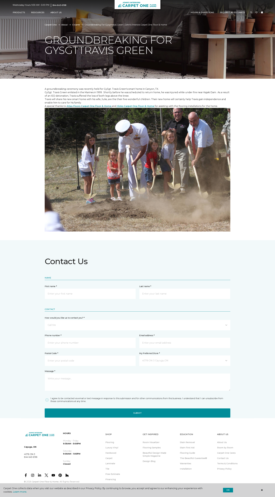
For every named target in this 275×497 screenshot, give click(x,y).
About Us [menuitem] (222, 442)
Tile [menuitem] (107, 469)
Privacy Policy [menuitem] (224, 469)
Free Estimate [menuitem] (112, 474)
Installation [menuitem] (186, 469)
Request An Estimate (232, 12)
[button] (251, 12)
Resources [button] (37, 12)
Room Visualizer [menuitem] (151, 442)
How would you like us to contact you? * (65, 318)
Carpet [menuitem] (108, 458)
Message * (50, 371)
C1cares (76, 24)
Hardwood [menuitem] (110, 453)
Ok (227, 490)
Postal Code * (51, 353)
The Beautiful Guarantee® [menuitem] (193, 458)
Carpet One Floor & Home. (45, 481)
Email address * (147, 335)
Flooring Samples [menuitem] (152, 447)
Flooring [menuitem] (109, 442)
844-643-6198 (59, 5)
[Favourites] (256, 12)
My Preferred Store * (149, 353)
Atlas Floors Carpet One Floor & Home (89, 106)
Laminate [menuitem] (110, 463)
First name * (51, 286)
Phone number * (53, 335)
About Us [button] (56, 12)
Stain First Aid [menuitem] (187, 447)
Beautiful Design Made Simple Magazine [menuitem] (154, 454)
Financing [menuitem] (110, 479)
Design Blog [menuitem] (149, 461)
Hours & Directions (202, 12)
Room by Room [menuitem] (225, 447)
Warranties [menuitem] (185, 463)
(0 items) (262, 12)
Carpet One (51, 24)
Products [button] (19, 12)
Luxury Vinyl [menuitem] (111, 447)
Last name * (145, 286)
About (64, 24)
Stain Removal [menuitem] (187, 442)
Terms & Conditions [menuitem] (227, 463)
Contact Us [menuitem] (223, 458)
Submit (137, 413)
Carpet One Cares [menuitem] (226, 453)
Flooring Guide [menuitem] (187, 453)
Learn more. (20, 491)
